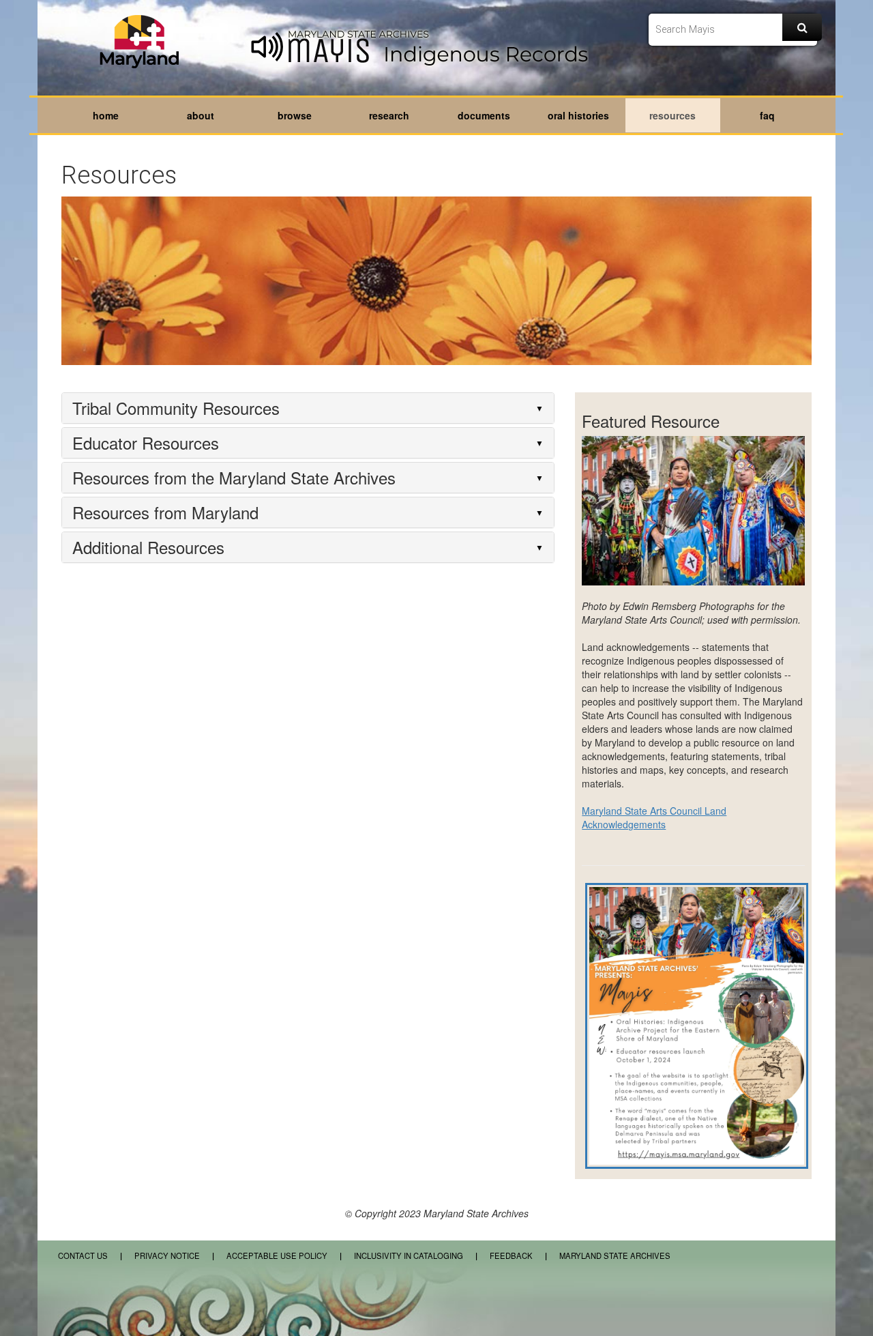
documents (484, 115)
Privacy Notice (167, 1255)
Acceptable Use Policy (277, 1255)
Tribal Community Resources (176, 408)
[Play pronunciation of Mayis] (268, 48)
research (389, 115)
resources (672, 115)
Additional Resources (148, 547)
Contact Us (83, 1255)
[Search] (802, 27)
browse (295, 115)
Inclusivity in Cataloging (408, 1255)
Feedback (511, 1255)
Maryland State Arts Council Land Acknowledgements (654, 817)
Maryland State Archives (614, 1255)
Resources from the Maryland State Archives (234, 477)
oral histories (578, 115)
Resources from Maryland (165, 512)
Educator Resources (145, 443)
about (200, 115)
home (106, 115)
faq (767, 115)
